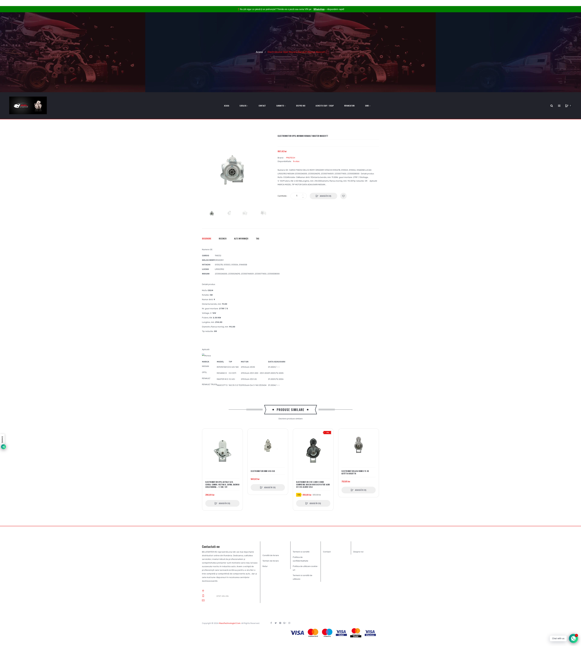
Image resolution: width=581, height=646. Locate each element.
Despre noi (358, 552)
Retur (265, 566)
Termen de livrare (271, 561)
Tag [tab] (257, 238)
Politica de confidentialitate (300, 559)
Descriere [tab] (206, 238)
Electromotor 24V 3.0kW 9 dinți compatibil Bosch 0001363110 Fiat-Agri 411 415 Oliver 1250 (313, 484)
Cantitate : (282, 196)
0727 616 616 (223, 596)
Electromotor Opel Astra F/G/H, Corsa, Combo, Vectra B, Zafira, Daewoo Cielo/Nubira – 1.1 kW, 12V (222, 484)
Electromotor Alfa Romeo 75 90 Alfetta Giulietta (355, 472)
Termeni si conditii (301, 552)
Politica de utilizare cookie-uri (305, 568)
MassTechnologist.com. (230, 623)
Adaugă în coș (325, 196)
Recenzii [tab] (222, 238)
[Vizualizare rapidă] (206, 444)
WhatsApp (319, 9)
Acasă (259, 51)
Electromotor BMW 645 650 (263, 471)
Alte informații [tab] (241, 238)
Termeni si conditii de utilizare (302, 577)
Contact (327, 552)
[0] (567, 106)
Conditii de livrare (271, 555)
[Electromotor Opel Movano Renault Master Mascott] (212, 213)
